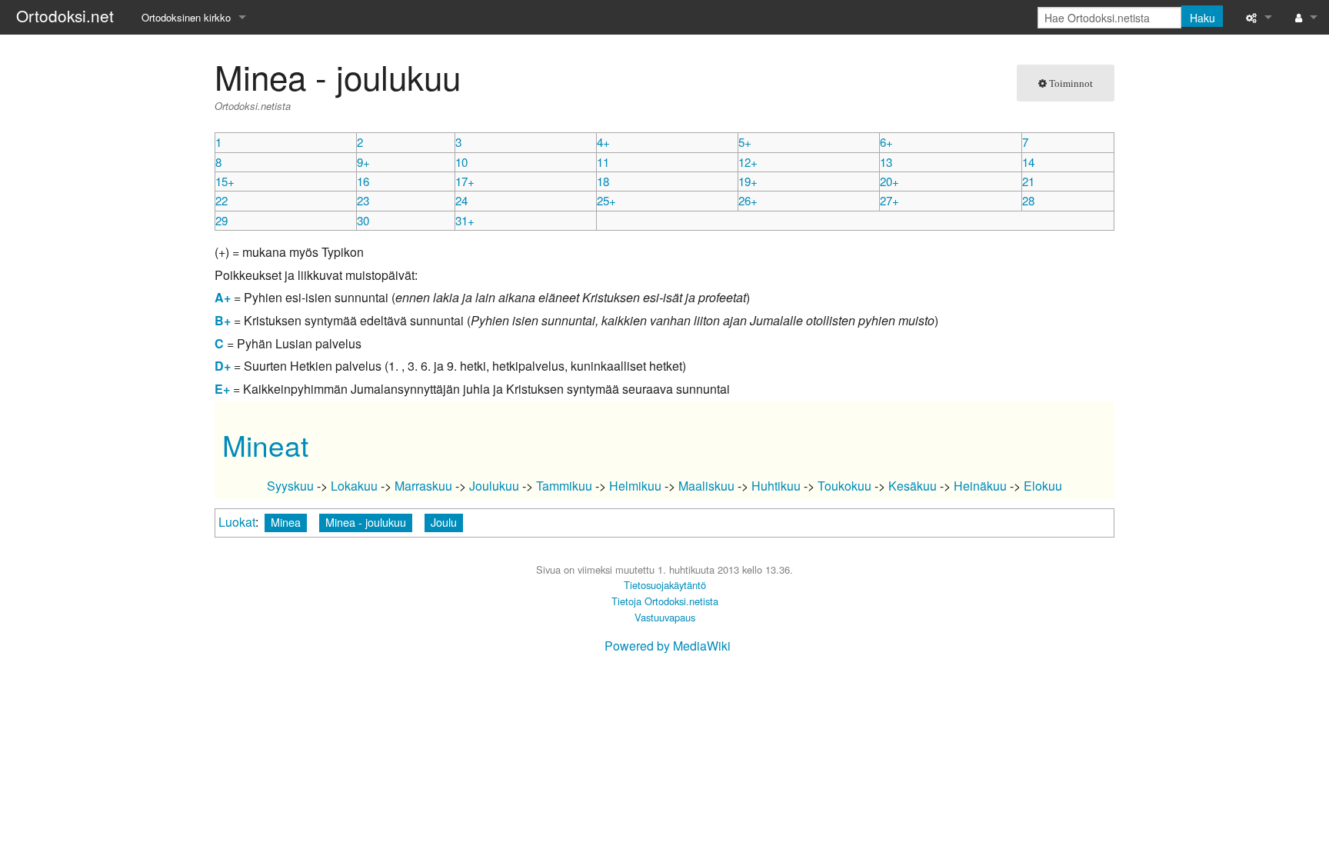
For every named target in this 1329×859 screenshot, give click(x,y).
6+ (886, 142)
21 (1028, 181)
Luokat (236, 522)
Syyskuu (290, 485)
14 (1028, 162)
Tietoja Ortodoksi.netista (664, 601)
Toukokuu (844, 485)
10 (461, 162)
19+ (748, 181)
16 (363, 181)
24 (461, 200)
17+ (465, 181)
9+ (363, 162)
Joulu (444, 522)
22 (221, 200)
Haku (1202, 17)
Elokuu (1043, 485)
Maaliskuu (706, 485)
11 (603, 162)
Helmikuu (635, 485)
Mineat (265, 445)
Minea (286, 522)
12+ (748, 162)
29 (221, 220)
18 (603, 181)
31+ (465, 220)
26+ (748, 200)
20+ (889, 181)
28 (1028, 200)
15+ (225, 181)
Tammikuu (564, 485)
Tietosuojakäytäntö (665, 585)
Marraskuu (423, 485)
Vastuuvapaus (665, 617)
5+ (744, 142)
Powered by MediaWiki (668, 645)
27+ (889, 200)
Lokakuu (354, 485)
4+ (603, 142)
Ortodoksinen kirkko (186, 17)
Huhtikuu (776, 485)
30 (363, 220)
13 (886, 162)
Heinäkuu (980, 485)
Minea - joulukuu (365, 522)
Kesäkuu (912, 485)
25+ (606, 200)
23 (363, 200)
